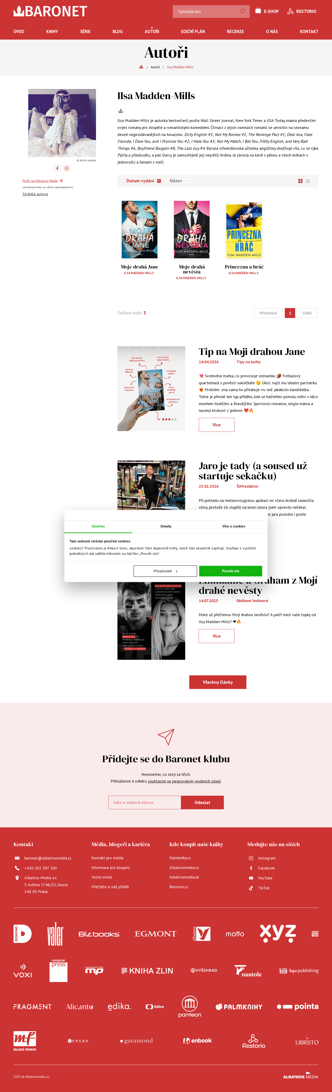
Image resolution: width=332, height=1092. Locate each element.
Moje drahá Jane (139, 266)
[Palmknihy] (239, 1006)
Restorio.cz (178, 886)
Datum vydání (140, 181)
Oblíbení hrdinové (252, 600)
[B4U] (299, 970)
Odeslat (202, 802)
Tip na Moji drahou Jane (252, 351)
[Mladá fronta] (25, 1040)
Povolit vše (230, 571)
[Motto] (235, 933)
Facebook (266, 868)
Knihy (52, 31)
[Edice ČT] (155, 1006)
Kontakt (309, 31)
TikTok (263, 887)
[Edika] (119, 1006)
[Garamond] (136, 1040)
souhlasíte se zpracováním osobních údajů (184, 781)
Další (307, 313)
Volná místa (101, 877)
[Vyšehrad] (204, 970)
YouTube (265, 878)
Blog (118, 31)
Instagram (267, 858)
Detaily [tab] (166, 526)
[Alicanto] (79, 1006)
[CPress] (78, 1040)
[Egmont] (155, 933)
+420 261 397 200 (40, 868)
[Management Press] (94, 970)
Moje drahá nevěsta (192, 269)
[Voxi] (22, 970)
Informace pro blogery (110, 867)
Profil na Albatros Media (40, 181)
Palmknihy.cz (180, 857)
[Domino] (22, 933)
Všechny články (218, 682)
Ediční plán (193, 31)
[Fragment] (32, 1006)
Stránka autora (35, 194)
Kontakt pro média (107, 857)
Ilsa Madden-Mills (139, 273)
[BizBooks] (99, 933)
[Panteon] (190, 1006)
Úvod (19, 31)
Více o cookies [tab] (233, 526)
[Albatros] (201, 933)
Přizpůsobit (163, 571)
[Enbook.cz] (197, 1040)
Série (85, 31)
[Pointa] (297, 1006)
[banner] (50, 11)
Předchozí (268, 313)
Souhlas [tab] (98, 526)
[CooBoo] (315, 933)
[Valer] (55, 933)
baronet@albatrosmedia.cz (47, 858)
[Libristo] (307, 1040)
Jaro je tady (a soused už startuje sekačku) (253, 470)
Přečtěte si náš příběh (110, 886)
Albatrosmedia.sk (184, 877)
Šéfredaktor (247, 486)
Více (217, 425)
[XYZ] (278, 933)
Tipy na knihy (248, 361)
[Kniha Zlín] (147, 970)
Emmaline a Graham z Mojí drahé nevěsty (258, 585)
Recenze (235, 31)
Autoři (152, 31)
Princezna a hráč (244, 266)
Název (176, 181)
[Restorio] (254, 1040)
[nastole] (248, 970)
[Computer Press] (58, 970)
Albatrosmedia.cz (184, 867)
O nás (272, 31)
